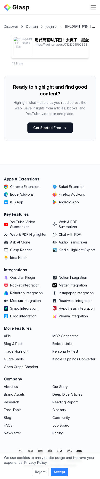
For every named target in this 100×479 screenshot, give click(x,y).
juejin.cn (52, 26)
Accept (59, 472)
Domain (32, 26)
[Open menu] (93, 7)
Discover (11, 26)
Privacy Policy (35, 462)
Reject (40, 472)
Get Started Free (47, 128)
